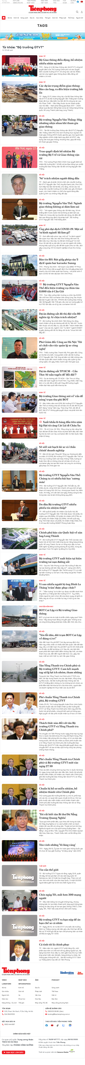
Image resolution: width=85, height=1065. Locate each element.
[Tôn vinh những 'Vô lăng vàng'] (19, 850)
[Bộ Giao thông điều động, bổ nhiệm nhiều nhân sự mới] (19, 66)
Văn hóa (38, 995)
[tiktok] (58, 1025)
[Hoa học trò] (80, 973)
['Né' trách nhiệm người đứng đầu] (19, 184)
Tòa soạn (6, 1008)
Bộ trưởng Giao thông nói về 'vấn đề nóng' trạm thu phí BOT (61, 397)
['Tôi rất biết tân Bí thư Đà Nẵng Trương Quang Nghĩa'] (19, 820)
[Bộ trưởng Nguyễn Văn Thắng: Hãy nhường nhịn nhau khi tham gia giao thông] (19, 125)
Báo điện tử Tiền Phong (42, 9)
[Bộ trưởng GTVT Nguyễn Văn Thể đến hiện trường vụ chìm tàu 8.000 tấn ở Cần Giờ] (19, 290)
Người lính (79, 18)
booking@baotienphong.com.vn (59, 1014)
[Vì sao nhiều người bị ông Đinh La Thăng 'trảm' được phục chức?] (19, 590)
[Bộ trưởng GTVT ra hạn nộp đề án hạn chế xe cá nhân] (19, 925)
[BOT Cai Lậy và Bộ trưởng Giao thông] (19, 616)
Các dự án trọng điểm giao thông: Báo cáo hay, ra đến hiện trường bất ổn (61, 89)
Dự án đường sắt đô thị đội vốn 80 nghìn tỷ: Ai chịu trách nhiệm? (59, 315)
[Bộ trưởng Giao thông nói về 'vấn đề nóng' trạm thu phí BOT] (19, 402)
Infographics (24, 984)
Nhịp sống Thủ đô (41, 1003)
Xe (19, 995)
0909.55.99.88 (53, 1011)
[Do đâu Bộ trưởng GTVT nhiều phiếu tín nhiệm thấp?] (19, 510)
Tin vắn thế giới (48, 869)
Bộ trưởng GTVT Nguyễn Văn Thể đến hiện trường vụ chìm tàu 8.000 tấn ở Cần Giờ (59, 288)
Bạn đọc (55, 999)
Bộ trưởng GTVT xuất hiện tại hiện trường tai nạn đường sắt (60, 560)
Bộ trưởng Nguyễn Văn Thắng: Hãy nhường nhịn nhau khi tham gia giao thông (60, 123)
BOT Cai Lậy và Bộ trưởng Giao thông (58, 611)
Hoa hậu (38, 999)
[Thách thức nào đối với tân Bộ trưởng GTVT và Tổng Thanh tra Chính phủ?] (19, 729)
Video (4, 980)
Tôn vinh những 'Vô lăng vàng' (57, 845)
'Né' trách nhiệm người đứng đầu (59, 178)
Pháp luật (62, 18)
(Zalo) (61, 1011)
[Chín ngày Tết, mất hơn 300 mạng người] (19, 900)
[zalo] (65, 1025)
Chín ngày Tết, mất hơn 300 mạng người (60, 896)
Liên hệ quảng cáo (53, 1008)
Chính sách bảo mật (22, 1034)
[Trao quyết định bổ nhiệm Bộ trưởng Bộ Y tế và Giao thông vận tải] (19, 157)
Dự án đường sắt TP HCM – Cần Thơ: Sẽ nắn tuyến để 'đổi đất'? (58, 372)
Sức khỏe (39, 18)
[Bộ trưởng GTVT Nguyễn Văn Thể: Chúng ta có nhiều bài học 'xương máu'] (19, 481)
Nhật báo (22, 980)
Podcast (56, 980)
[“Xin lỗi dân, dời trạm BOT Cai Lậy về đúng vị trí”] (19, 641)
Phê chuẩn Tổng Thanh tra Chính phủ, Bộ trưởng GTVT (59, 698)
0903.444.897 (9, 1024)
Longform (6, 984)
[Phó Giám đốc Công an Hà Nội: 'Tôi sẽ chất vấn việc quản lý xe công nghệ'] (19, 348)
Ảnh (36, 980)
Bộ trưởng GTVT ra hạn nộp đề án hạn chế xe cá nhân (59, 921)
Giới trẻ (55, 18)
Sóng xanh (24, 18)
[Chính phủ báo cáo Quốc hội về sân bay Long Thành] (19, 538)
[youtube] (81, 2)
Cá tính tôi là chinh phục (54, 944)
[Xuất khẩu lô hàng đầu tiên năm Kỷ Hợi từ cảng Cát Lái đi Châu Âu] (19, 428)
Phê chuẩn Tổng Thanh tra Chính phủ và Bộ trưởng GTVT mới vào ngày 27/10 (59, 762)
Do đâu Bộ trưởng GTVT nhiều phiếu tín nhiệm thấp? (57, 506)
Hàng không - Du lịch (9, 1003)
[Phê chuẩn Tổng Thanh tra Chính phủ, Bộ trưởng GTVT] (19, 703)
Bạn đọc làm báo (14, 1052)
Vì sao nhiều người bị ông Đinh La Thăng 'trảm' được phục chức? (60, 585)
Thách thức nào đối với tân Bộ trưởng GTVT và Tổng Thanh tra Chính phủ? (58, 726)
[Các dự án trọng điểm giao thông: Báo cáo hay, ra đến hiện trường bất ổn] (19, 91)
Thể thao (71, 18)
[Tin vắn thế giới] (19, 875)
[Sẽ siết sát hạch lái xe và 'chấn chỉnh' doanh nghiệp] (19, 453)
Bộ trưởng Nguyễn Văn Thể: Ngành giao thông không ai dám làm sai (60, 205)
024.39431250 (9, 1014)
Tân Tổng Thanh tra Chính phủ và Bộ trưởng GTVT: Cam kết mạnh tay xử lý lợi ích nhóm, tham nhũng (60, 669)
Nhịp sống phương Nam (60, 1003)
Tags (42, 25)
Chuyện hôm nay (46, 607)
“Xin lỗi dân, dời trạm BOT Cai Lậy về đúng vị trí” (60, 636)
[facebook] (77, 2)
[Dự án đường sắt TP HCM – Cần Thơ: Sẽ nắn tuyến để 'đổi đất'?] (19, 377)
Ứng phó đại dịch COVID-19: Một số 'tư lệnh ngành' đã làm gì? (61, 230)
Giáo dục (5, 999)
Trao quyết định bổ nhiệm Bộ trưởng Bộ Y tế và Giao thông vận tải (59, 155)
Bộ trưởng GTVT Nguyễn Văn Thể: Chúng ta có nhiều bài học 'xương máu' (60, 478)
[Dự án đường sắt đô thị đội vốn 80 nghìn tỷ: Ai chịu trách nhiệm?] (19, 319)
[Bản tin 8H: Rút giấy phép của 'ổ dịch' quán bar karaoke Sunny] (19, 265)
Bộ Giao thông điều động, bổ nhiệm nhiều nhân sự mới (60, 61)
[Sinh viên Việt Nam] (67, 973)
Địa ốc (32, 18)
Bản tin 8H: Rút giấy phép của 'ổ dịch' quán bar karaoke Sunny (58, 261)
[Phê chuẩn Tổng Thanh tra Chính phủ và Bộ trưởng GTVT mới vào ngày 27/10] (19, 765)
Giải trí (54, 995)
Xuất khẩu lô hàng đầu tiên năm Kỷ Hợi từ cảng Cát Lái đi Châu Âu (60, 423)
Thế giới (47, 18)
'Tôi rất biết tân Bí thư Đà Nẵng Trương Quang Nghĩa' (58, 816)
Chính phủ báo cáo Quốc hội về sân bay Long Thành (60, 534)
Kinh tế (16, 18)
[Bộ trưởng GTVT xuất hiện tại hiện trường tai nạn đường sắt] (19, 564)
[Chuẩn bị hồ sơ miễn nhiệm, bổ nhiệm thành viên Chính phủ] (19, 794)
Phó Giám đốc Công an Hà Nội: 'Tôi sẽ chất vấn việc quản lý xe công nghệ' (60, 345)
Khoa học (21, 999)
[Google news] (71, 1025)
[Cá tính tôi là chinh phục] (19, 950)
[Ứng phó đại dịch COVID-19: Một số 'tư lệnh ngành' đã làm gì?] (19, 235)
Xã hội (10, 18)
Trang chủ (3, 18)
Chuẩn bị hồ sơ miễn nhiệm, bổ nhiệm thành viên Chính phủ (58, 790)
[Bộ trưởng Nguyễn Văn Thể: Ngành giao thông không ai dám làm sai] (19, 209)
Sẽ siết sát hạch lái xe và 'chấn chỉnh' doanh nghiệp (57, 448)
